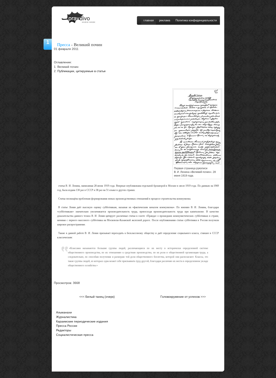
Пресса (63, 44)
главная (148, 20)
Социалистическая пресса (74, 334)
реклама (164, 20)
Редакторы (63, 330)
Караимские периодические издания (82, 321)
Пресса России (66, 325)
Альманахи (64, 312)
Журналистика (66, 317)
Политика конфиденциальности (196, 20)
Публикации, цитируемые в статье (81, 71)
